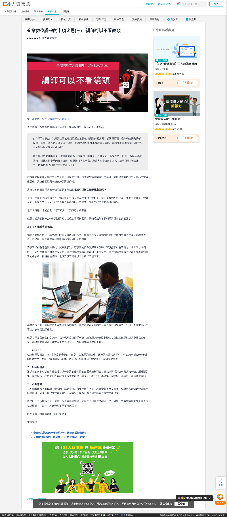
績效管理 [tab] (119, 19)
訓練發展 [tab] (137, 19)
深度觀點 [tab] (155, 19)
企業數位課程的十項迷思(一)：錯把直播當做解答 (60, 432)
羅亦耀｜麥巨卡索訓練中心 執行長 (51, 119)
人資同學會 (128, 515)
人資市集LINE (112, 515)
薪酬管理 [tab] (101, 19)
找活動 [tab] (192, 19)
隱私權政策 (21, 515)
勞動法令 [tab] (30, 19)
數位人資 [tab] (66, 19)
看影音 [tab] (174, 19)
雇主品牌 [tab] (83, 19)
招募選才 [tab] (48, 19)
